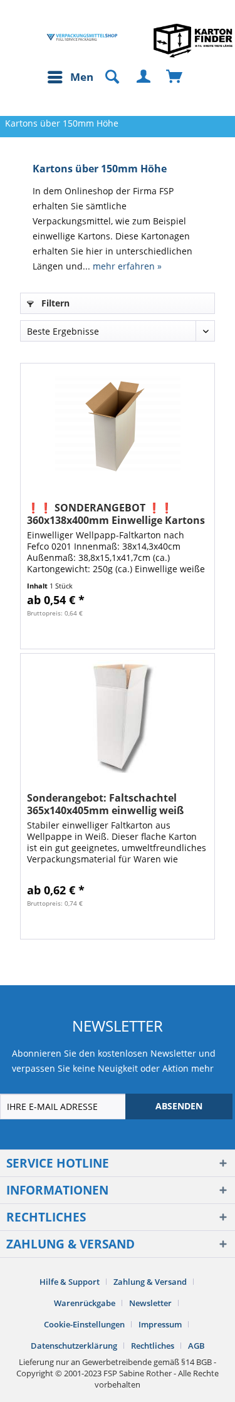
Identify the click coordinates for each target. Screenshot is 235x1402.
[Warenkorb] (174, 77)
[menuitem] (73, 77)
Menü (85, 77)
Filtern (54, 303)
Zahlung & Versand (150, 1281)
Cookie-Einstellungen (84, 1324)
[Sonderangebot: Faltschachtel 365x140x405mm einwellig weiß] (117, 716)
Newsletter (150, 1303)
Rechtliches (152, 1345)
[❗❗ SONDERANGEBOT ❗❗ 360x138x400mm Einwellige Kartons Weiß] (117, 426)
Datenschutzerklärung (74, 1345)
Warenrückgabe (84, 1303)
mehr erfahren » (127, 266)
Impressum (160, 1324)
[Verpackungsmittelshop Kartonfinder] (193, 40)
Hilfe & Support (69, 1281)
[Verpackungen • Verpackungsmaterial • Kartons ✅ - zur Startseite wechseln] (82, 37)
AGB (196, 1345)
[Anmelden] (144, 77)
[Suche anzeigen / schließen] (106, 77)
